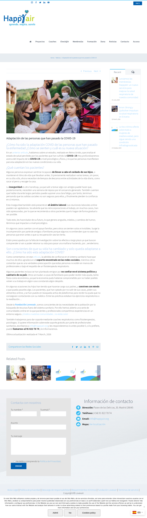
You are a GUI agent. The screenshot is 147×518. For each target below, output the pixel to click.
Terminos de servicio (128, 489)
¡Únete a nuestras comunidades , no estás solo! (45, 314)
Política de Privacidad (50, 461)
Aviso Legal (12, 489)
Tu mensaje (16, 436)
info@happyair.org (39, 325)
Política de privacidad (30, 489)
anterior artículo (20, 152)
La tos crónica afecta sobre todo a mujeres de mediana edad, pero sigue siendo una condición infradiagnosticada (129, 136)
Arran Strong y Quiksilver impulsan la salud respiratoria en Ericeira (128, 112)
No (70, 513)
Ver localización (97, 424)
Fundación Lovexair (107, 489)
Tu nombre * (17, 409)
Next (96, 71)
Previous (87, 71)
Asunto (14, 422)
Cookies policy (89, 513)
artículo (37, 256)
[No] (144, 507)
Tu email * (45, 409)
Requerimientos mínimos (83, 489)
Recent (117, 72)
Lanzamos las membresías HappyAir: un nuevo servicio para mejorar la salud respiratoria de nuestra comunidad (128, 88)
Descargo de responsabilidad (56, 489)
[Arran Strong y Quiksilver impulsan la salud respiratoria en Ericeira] (115, 107)
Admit (55, 513)
